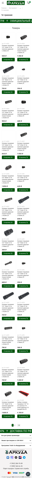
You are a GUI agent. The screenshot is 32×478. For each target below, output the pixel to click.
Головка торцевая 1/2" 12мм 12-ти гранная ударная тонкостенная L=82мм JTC (8, 275)
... (20, 8)
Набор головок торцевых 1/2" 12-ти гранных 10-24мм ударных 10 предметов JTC (23, 405)
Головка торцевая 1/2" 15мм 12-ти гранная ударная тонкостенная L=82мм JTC (8, 308)
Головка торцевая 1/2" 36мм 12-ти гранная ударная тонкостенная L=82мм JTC (8, 179)
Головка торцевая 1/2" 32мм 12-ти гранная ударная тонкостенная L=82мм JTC (23, 49)
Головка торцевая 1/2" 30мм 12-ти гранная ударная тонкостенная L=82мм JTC (23, 373)
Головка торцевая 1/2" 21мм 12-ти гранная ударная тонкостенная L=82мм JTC (8, 212)
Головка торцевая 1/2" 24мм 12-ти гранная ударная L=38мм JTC (8, 48)
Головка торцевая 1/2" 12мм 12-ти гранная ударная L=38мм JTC (23, 274)
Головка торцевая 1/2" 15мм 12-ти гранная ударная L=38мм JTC (23, 243)
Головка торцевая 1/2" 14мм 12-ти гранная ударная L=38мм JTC (8, 243)
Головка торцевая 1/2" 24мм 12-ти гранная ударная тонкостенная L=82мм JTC (8, 114)
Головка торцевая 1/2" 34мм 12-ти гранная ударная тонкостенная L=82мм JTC (8, 405)
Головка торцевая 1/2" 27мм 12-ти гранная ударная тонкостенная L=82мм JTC (23, 146)
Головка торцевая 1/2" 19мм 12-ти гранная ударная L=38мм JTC (23, 339)
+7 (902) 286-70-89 (16, 463)
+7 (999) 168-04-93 (16, 466)
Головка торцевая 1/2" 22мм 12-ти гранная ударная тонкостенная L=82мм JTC (8, 146)
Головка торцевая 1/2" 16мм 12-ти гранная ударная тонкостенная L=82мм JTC (23, 308)
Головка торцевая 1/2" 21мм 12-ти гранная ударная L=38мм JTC (23, 178)
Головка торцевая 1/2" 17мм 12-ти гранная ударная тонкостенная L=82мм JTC (8, 373)
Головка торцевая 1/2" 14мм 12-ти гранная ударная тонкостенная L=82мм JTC (23, 212)
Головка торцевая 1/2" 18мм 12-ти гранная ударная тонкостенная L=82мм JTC (8, 81)
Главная (4, 8)
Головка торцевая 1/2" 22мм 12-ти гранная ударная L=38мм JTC (23, 113)
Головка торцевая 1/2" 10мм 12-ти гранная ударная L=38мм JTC (23, 80)
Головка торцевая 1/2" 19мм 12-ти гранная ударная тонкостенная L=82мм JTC (8, 340)
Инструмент (13, 8)
